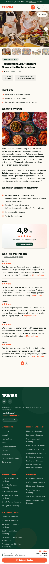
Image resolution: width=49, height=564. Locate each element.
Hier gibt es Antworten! (11, 415)
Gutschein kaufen (26, 560)
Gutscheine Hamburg (10, 520)
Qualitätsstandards (9, 447)
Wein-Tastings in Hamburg (36, 496)
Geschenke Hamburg (10, 517)
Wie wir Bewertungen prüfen (13, 257)
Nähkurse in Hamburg (34, 457)
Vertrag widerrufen (9, 420)
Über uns (5, 431)
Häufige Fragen (7, 439)
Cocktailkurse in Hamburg (36, 453)
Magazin (5, 435)
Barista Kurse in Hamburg (35, 445)
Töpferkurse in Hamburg (35, 449)
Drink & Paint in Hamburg (11, 502)
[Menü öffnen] (45, 7)
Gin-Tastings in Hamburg (35, 482)
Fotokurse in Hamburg (34, 478)
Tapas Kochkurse (10, 59)
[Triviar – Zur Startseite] (8, 7)
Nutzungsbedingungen (10, 458)
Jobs (4, 443)
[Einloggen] (39, 7)
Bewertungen (7, 462)
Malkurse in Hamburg (34, 431)
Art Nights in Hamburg (10, 506)
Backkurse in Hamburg (34, 461)
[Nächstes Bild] (46, 29)
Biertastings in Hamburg (35, 486)
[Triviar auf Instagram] (4, 401)
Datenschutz (6, 450)
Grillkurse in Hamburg (10, 491)
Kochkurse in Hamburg (34, 435)
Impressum (6, 454)
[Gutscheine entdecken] (33, 7)
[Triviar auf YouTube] (10, 401)
